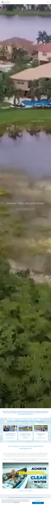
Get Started (10, 437)
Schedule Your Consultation (25, 209)
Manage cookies (38, 500)
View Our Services (25, 437)
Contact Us (41, 437)
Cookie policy (16, 502)
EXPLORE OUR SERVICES (25, 490)
